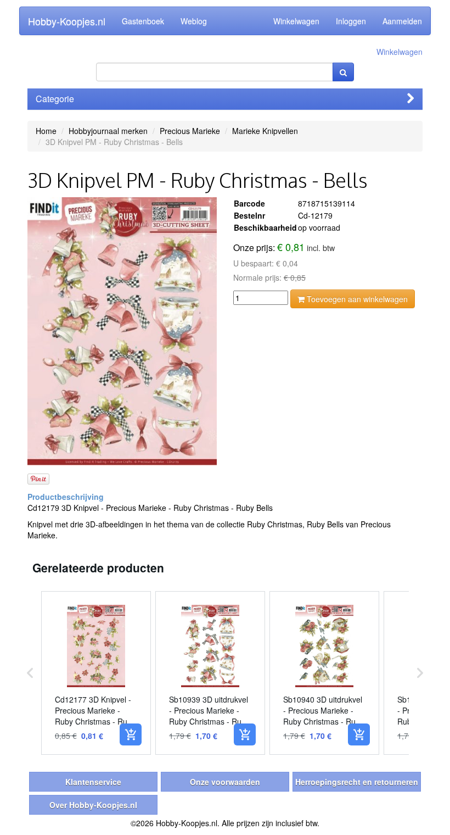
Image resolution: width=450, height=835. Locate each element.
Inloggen (351, 20)
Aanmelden (402, 20)
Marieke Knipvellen (265, 130)
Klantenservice (93, 781)
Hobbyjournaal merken (108, 130)
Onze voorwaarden (225, 781)
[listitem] (96, 673)
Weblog (194, 20)
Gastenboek (143, 20)
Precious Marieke (190, 130)
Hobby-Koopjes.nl (66, 21)
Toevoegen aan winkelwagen (356, 298)
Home (46, 130)
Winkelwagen (296, 20)
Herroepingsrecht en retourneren (356, 781)
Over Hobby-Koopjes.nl (93, 804)
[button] (30, 673)
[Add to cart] (131, 734)
